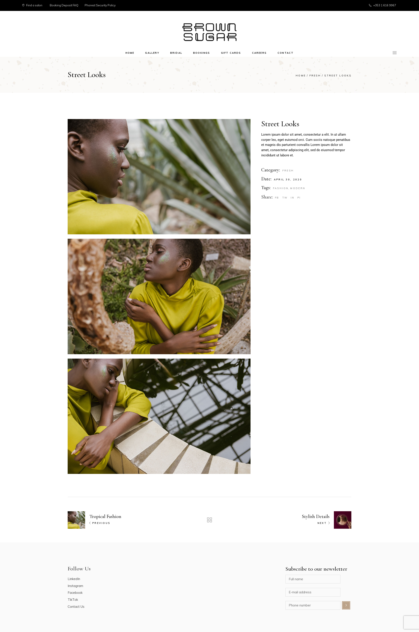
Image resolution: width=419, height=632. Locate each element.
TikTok (73, 599)
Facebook (75, 593)
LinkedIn (74, 579)
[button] (410, 6)
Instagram (75, 586)
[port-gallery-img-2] (159, 176)
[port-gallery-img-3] (159, 296)
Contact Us (76, 606)
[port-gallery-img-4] (159, 416)
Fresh (288, 170)
